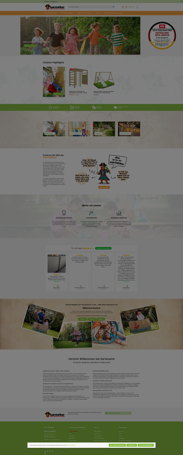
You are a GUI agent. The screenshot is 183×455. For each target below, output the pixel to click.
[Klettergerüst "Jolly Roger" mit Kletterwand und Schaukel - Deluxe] (79, 78)
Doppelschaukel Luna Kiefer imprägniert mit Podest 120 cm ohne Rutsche (104, 92)
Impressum (71, 436)
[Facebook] (45, 451)
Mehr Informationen (31, 45)
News (120, 433)
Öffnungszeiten (97, 431)
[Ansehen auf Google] (56, 285)
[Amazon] (45, 453)
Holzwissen (121, 438)
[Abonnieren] (130, 413)
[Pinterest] (50, 451)
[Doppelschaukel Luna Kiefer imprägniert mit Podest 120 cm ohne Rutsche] (104, 78)
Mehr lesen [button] (57, 281)
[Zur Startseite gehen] (54, 6)
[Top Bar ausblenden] (182, 1)
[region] (104, 81)
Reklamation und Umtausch (100, 440)
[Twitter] (48, 451)
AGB (70, 433)
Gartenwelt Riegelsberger (125, 440)
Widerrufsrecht (72, 440)
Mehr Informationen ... (71, 445)
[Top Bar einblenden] (137, 6)
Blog (120, 436)
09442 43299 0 (50, 431)
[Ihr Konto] (126, 6)
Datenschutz (72, 438)
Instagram (82, 319)
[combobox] (90, 6)
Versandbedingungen (99, 438)
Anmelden (46, 1)
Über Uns (121, 431)
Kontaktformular (56, 439)
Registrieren (55, 1)
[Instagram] (52, 451)
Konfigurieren (131, 445)
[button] (46, 272)
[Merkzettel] (122, 6)
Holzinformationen (98, 436)
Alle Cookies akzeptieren (145, 445)
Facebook (91, 319)
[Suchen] (113, 6)
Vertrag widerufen (73, 431)
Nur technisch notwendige (117, 445)
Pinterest (100, 319)
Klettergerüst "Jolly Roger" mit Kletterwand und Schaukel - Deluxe (78, 92)
